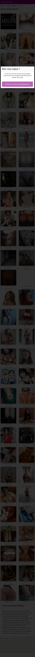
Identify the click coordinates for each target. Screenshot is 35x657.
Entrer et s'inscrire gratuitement (17, 84)
